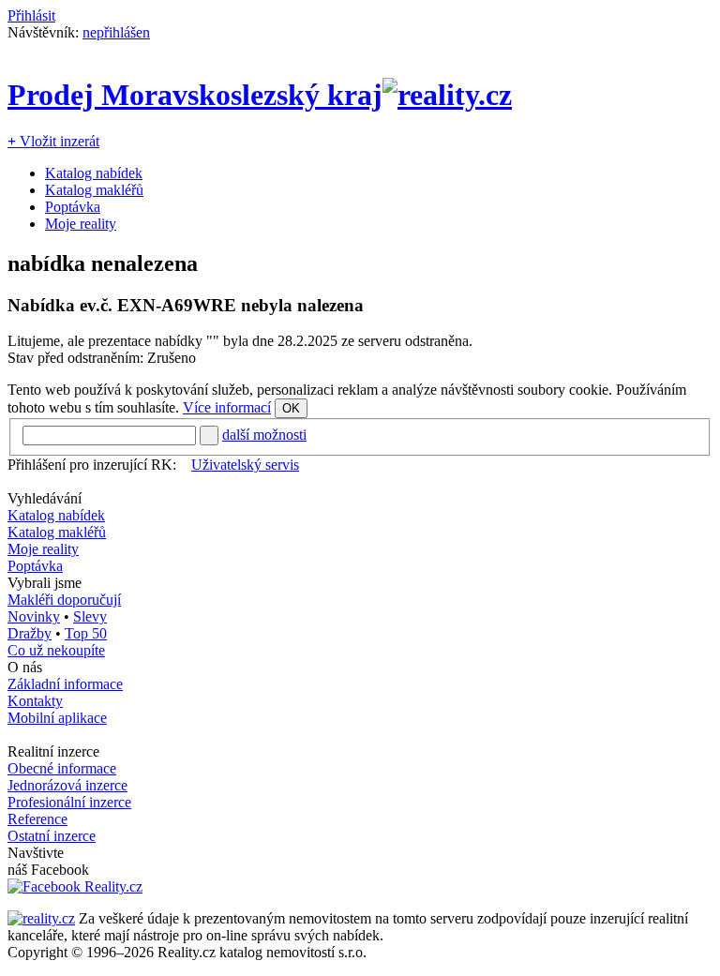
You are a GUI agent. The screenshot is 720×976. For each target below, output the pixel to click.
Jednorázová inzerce (68, 785)
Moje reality (80, 224)
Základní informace (65, 684)
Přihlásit (31, 15)
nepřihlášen (116, 32)
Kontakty (35, 701)
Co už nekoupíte (56, 650)
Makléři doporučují (64, 600)
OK (291, 408)
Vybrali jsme (45, 583)
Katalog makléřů (94, 190)
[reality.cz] (41, 918)
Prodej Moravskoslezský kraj (195, 95)
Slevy (90, 616)
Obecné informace (62, 768)
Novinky (34, 616)
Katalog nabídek (93, 173)
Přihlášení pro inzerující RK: (92, 465)
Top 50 (86, 633)
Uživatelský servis (245, 465)
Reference (38, 819)
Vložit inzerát (53, 141)
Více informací (227, 407)
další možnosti (264, 435)
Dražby (30, 633)
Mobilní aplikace (57, 718)
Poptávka (72, 207)
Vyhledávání (45, 498)
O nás (25, 667)
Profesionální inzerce (69, 802)
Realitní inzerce (53, 751)
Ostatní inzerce (52, 836)
